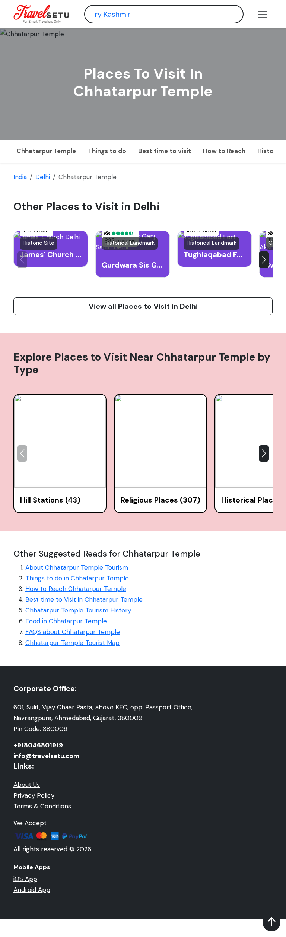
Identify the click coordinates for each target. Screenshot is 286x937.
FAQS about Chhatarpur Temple (72, 632)
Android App (31, 890)
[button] (264, 259)
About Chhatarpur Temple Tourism (76, 567)
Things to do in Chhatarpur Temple (77, 578)
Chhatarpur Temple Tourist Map (72, 643)
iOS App (25, 879)
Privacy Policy (33, 795)
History (268, 151)
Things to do (107, 151)
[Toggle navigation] (262, 14)
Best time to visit (164, 151)
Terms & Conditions (42, 806)
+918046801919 (38, 745)
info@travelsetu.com (46, 756)
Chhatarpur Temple (46, 151)
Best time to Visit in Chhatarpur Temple (84, 599)
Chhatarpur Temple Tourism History (78, 610)
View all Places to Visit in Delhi (143, 306)
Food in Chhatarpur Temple (66, 621)
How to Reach (224, 151)
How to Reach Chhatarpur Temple (75, 589)
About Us (26, 785)
